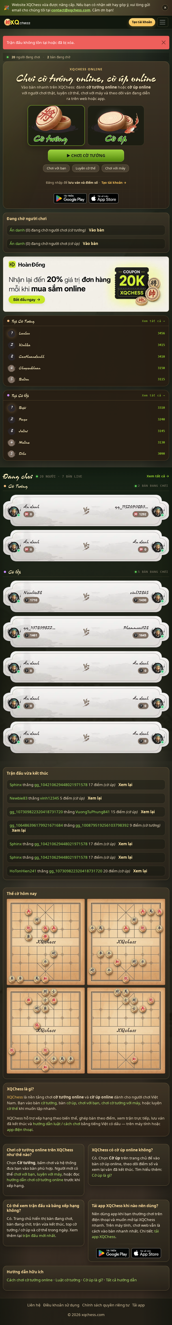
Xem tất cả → (153, 321)
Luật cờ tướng (68, 1279)
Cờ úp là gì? (102, 1175)
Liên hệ (34, 1305)
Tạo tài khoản (142, 22)
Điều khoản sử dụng (61, 1305)
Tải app (138, 1305)
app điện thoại (19, 1129)
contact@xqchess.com (70, 10)
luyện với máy (49, 1174)
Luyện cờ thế (85, 168)
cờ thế (12, 1108)
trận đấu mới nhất (39, 1235)
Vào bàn (96, 229)
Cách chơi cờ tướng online (30, 1279)
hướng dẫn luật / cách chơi (56, 1123)
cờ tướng (49, 1102)
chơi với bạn (88, 1102)
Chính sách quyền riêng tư (105, 1305)
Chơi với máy (115, 168)
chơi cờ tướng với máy (120, 1102)
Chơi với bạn (56, 168)
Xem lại (125, 784)
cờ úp (71, 1102)
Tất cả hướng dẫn (121, 1279)
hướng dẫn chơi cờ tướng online (35, 1179)
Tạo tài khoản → (113, 182)
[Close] (163, 42)
